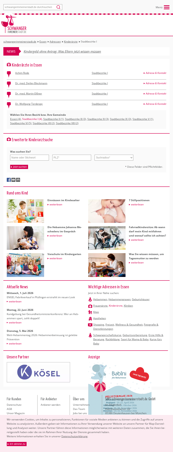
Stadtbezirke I (100, 73)
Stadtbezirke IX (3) (120, 119)
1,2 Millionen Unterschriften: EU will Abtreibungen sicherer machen (71, 51)
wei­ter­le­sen (15, 301)
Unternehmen (81, 405)
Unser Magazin (16, 413)
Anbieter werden (50, 405)
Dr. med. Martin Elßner (28, 93)
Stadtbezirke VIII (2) (67, 123)
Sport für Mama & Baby (135, 339)
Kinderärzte (116, 305)
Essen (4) (15, 119)
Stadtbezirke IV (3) (98, 119)
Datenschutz (14, 405)
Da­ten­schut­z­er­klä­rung (74, 436)
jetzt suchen (20, 166)
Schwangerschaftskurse (107, 335)
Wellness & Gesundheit (129, 324)
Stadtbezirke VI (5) (20, 123)
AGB (9, 409)
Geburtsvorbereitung (135, 335)
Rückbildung (112, 339)
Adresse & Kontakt (156, 73)
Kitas (96, 312)
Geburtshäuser (141, 299)
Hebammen (100, 299)
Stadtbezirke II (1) (53, 119)
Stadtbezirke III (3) (75, 119)
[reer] (38, 372)
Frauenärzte (100, 305)
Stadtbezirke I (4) (32, 119)
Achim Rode (22, 73)
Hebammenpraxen (119, 299)
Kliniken (128, 305)
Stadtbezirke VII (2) (44, 123)
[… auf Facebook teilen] (9, 180)
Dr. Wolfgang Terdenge (29, 104)
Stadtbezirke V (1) (142, 119)
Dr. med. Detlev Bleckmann (31, 83)
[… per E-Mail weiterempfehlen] (13, 180)
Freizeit (109, 324)
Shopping (98, 324)
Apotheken (99, 318)
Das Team (79, 409)
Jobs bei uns (80, 413)
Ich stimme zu (17, 444)
